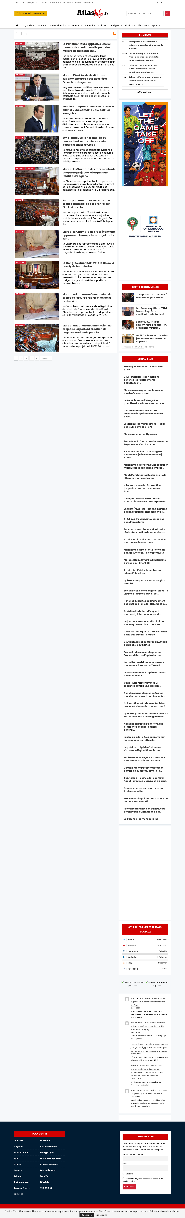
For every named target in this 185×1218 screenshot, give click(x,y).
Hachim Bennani (138, 1090)
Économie (74, 25)
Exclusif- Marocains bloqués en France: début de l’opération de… (143, 654)
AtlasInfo (129, 1174)
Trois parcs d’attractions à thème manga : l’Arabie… (151, 296)
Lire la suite (101, 1215)
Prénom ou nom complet (133, 1154)
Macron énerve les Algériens (140, 434)
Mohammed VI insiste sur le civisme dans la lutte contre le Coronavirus (144, 551)
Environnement (74, 2)
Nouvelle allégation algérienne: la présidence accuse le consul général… (143, 726)
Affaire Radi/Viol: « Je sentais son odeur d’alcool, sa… (143, 572)
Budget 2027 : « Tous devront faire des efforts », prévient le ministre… (151, 324)
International (56, 25)
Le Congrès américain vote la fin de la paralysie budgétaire (88, 264)
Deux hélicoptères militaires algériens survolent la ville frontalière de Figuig (148, 1001)
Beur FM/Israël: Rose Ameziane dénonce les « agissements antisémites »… (141, 379)
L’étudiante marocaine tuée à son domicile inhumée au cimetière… (143, 769)
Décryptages (28, 2)
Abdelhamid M (137, 1022)
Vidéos (129, 25)
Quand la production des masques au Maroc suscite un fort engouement (146, 715)
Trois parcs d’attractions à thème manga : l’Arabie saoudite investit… (146, 45)
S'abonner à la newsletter (30, 13)
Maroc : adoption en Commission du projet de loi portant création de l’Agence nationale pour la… (87, 329)
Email (125, 1164)
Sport (155, 25)
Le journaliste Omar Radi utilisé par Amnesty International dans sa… (144, 623)
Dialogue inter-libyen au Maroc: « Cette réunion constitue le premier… (145, 500)
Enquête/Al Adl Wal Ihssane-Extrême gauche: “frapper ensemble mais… (145, 510)
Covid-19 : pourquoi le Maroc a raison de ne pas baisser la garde (145, 633)
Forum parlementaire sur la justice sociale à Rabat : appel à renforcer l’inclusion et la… (86, 204)
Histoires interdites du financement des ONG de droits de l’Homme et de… (145, 602)
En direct (20, 43)
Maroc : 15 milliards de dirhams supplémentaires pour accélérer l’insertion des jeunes (84, 78)
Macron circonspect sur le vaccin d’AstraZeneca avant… (143, 392)
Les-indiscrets (48, 1170)
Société (88, 25)
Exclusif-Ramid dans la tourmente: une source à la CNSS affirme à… (144, 664)
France (40, 25)
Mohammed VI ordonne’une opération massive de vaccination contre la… (146, 466)
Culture (102, 25)
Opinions (18, 1193)
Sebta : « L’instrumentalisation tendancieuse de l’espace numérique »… (145, 80)
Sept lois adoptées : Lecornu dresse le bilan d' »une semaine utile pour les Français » (88, 110)
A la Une (19, 137)
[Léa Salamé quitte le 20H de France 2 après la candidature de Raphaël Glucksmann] (128, 311)
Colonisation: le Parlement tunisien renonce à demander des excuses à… (145, 705)
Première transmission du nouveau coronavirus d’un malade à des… (144, 810)
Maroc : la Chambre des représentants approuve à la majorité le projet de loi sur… (88, 235)
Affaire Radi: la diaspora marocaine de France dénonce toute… (144, 541)
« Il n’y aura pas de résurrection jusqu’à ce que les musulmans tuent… (142, 488)
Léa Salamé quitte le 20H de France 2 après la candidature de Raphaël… (152, 311)
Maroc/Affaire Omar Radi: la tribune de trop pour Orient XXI (145, 561)
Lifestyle (142, 25)
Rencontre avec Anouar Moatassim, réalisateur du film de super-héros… (145, 531)
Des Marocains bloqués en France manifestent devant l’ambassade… (144, 695)
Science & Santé (57, 2)
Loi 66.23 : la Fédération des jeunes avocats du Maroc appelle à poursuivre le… (143, 69)
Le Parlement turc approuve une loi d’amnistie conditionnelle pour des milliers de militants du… (86, 47)
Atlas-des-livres (49, 1164)
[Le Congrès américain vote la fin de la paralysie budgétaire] (37, 275)
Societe (18, 1170)
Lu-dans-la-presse (50, 1158)
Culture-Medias (48, 1146)
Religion (115, 25)
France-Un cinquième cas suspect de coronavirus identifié (146, 800)
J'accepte (87, 1215)
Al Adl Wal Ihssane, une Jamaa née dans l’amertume (144, 521)
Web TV (44, 1176)
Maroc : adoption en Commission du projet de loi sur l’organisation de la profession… (87, 297)
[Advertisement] (145, 872)
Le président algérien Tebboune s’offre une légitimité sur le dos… (143, 749)
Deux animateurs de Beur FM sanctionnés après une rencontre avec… (143, 413)
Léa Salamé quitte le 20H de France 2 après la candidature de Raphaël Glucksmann (145, 57)
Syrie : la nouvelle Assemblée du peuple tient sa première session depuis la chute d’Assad (84, 141)
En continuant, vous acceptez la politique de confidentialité (143, 1180)
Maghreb (27, 25)
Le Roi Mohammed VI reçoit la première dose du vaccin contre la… (144, 402)
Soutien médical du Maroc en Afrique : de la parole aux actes (146, 643)
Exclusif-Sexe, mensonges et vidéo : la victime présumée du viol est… (146, 592)
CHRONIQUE (46, 1188)
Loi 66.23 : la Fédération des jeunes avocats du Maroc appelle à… (152, 338)
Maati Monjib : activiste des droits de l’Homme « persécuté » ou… (145, 477)
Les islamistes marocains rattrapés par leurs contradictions (144, 425)
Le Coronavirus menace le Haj (141, 818)
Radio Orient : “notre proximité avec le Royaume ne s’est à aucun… (146, 443)
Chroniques (41, 2)
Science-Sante (22, 1188)
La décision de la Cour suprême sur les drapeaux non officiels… (144, 739)
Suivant (45, 358)
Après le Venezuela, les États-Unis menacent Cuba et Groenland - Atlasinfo (146, 1069)
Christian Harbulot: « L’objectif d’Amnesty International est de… (143, 613)
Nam (133, 998)
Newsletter (89, 2)
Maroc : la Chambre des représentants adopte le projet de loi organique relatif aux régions (88, 172)
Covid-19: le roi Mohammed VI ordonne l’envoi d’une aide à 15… (142, 684)
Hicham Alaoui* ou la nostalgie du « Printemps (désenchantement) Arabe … (143, 454)
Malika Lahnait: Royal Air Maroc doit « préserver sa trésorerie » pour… (144, 759)
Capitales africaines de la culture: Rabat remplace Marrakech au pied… (145, 779)
